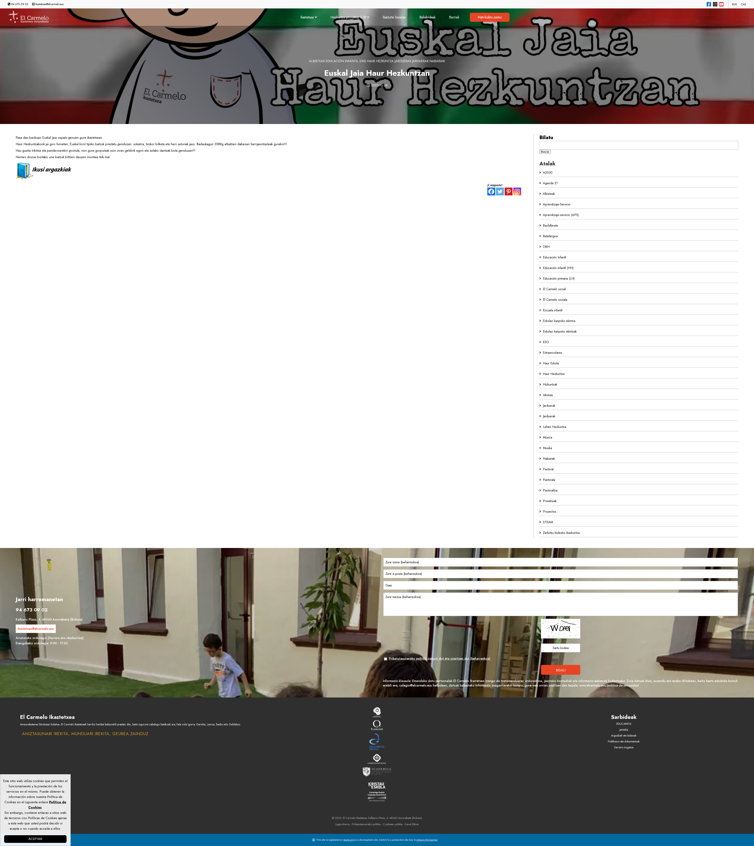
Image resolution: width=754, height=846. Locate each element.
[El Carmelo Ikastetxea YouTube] (721, 4)
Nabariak (437, 61)
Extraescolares (552, 352)
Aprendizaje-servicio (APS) (561, 215)
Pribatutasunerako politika (366, 824)
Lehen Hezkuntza (554, 427)
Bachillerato (550, 225)
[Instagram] (517, 191)
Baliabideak (427, 17)
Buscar (545, 151)
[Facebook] (491, 191)
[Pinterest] (508, 191)
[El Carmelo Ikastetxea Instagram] (715, 4)
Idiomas (548, 395)
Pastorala (549, 480)
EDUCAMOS (623, 724)
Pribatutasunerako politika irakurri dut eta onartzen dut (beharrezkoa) (439, 658)
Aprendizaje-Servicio (556, 204)
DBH (546, 246)
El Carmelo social (554, 289)
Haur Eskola (551, 363)
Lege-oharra (343, 824)
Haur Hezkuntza (380, 61)
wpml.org (348, 839)
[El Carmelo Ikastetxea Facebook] (709, 4)
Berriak (454, 17)
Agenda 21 (550, 183)
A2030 (548, 172)
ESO (546, 342)
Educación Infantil (554, 257)
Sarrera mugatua (623, 747)
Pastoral (548, 469)
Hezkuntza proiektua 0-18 (348, 17)
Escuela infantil (552, 310)
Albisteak (317, 61)
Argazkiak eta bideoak (623, 736)
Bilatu (546, 137)
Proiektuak (550, 501)
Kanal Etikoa (412, 824)
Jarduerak (402, 61)
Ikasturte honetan (394, 17)
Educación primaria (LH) (559, 278)
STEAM (548, 522)
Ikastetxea (307, 17)
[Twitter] (500, 191)
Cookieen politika (393, 824)
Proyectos (549, 511)
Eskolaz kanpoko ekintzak (560, 331)
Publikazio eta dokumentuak (624, 741)
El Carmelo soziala (555, 299)
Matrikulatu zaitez (490, 17)
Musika (547, 448)
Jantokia (623, 730)
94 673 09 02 (19, 4)
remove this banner (426, 839)
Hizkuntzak (550, 384)
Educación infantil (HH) (346, 61)
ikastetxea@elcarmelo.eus (49, 4)
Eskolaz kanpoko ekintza (559, 321)
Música (547, 437)
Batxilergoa (550, 236)
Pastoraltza (550, 490)
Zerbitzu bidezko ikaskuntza (561, 533)
